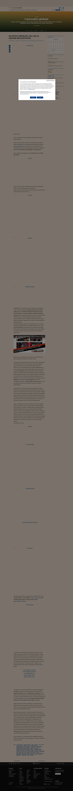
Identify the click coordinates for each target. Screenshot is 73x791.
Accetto (40, 97)
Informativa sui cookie (31, 89)
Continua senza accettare (50, 80)
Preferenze (33, 97)
